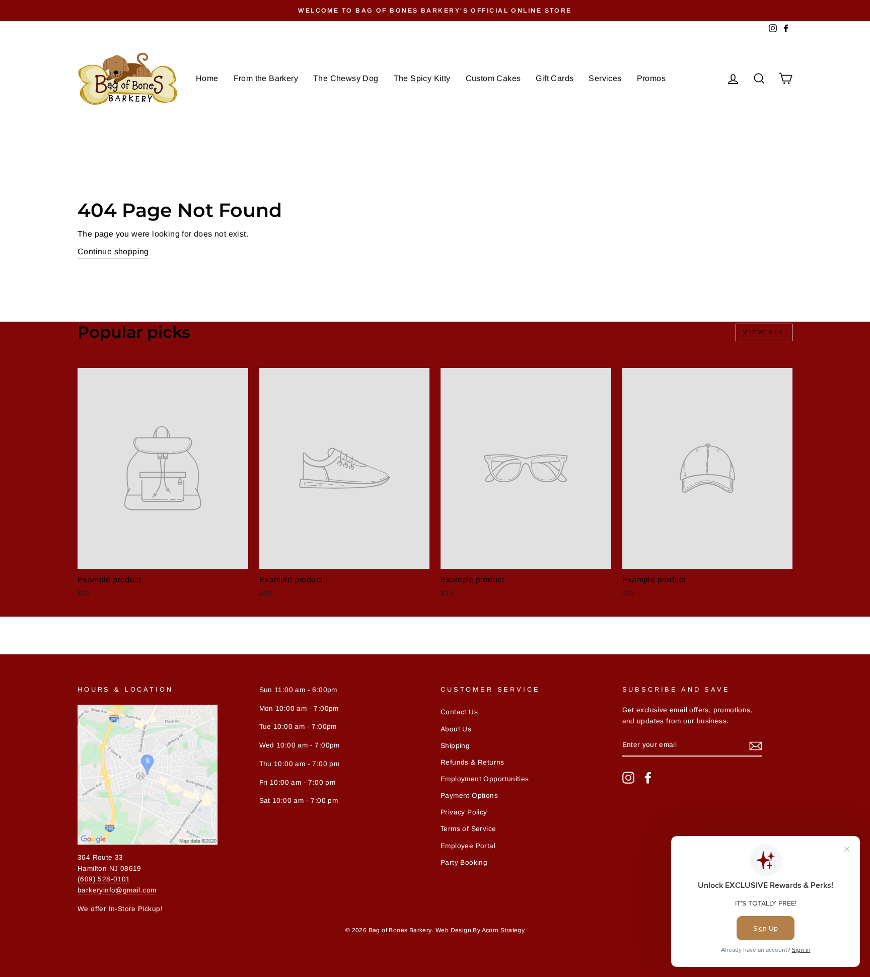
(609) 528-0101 (104, 879)
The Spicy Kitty (422, 78)
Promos (651, 78)
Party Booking (464, 862)
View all (764, 332)
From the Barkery (266, 78)
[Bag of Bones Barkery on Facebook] (648, 778)
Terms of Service (468, 829)
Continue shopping (113, 251)
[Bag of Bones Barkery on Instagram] (628, 778)
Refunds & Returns (472, 762)
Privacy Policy (464, 812)
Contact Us (459, 712)
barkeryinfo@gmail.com (117, 890)
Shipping (455, 745)
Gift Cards (554, 78)
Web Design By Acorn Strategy (480, 930)
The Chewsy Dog (346, 78)
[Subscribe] (755, 745)
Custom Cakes (493, 78)
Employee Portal (468, 846)
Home (207, 78)
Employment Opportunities (485, 779)
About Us (456, 729)
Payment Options (469, 795)
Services (605, 78)
